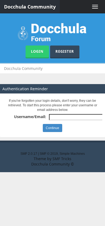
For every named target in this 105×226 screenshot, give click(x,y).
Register (64, 51)
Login (37, 51)
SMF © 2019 (49, 154)
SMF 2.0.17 (28, 154)
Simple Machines (72, 154)
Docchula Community (30, 6)
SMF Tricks (61, 158)
